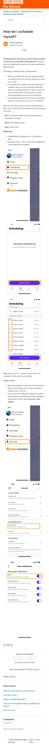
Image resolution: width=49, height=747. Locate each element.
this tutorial (7, 111)
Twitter (8, 645)
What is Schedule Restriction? (14, 699)
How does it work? (10, 695)
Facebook (4, 645)
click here (22, 391)
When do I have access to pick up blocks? (19, 691)
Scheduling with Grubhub (13, 14)
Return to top (8, 677)
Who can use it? (9, 710)
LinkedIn (11, 645)
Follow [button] (24, 50)
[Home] (13, 7)
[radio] (18, 658)
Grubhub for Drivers (11, 11)
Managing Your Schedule (31, 11)
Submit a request (33, 669)
